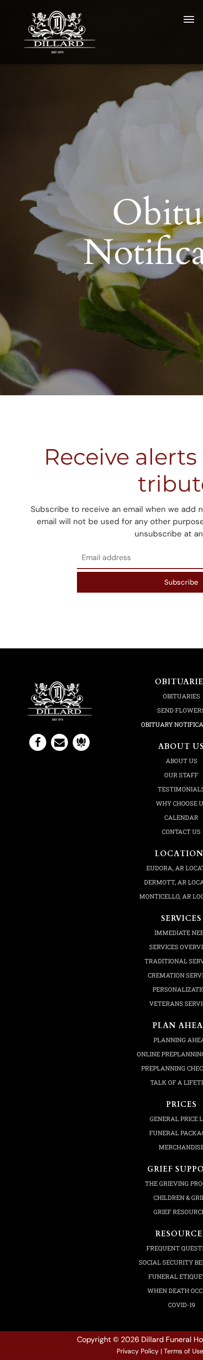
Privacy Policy (138, 1351)
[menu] (188, 19)
